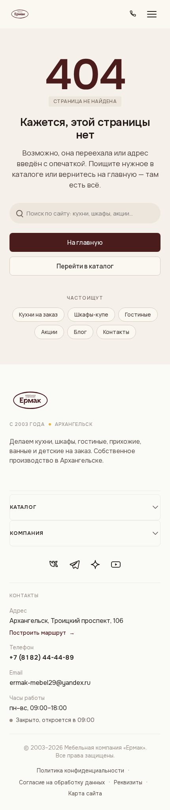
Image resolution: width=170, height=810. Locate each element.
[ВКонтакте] (54, 564)
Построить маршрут (42, 632)
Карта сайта (85, 793)
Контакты (116, 332)
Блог (80, 332)
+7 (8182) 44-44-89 (41, 657)
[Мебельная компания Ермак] (19, 14)
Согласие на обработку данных (62, 782)
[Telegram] (74, 564)
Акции (49, 332)
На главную (85, 242)
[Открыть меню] (152, 14)
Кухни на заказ (38, 314)
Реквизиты (128, 782)
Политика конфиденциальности (80, 770)
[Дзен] (95, 564)
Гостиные (138, 314)
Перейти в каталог (85, 266)
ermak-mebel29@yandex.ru (50, 683)
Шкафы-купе (91, 314)
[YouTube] (115, 564)
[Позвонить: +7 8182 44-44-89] (133, 14)
